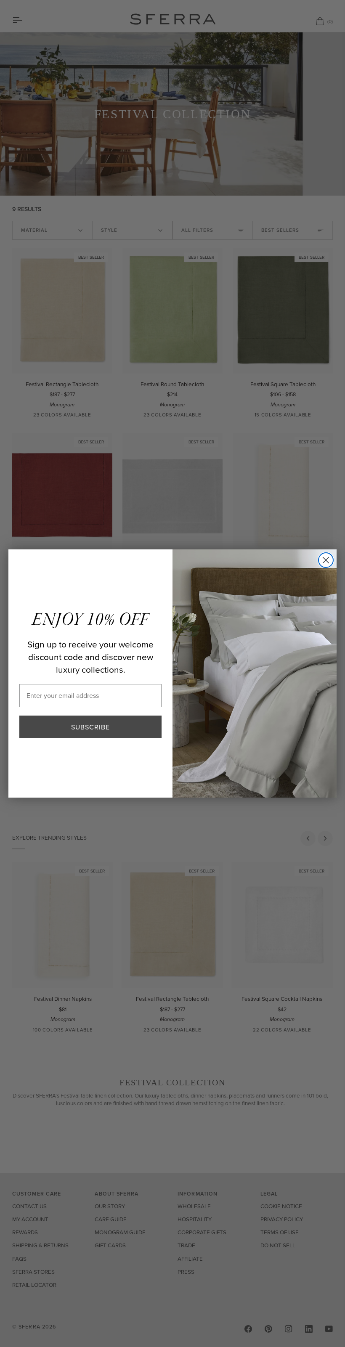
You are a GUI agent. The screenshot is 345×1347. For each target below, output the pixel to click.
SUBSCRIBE (90, 727)
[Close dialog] (325, 560)
